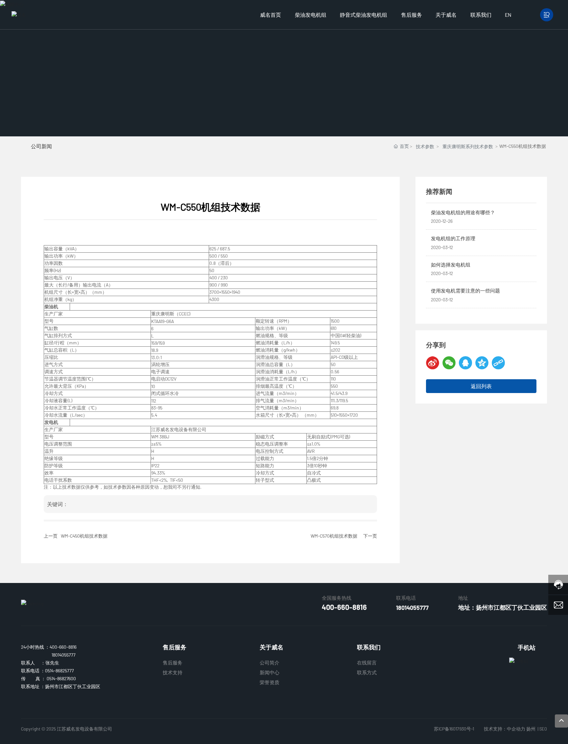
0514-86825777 (59, 670)
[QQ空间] (481, 362)
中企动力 (516, 729)
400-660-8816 (344, 607)
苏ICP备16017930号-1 (454, 729)
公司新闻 (41, 146)
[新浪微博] (432, 362)
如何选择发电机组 (450, 264)
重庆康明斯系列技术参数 (467, 146)
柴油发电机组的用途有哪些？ (463, 212)
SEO (543, 729)
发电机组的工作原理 (453, 238)
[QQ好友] (465, 362)
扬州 (530, 729)
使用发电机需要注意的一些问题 (465, 290)
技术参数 (425, 146)
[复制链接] (498, 362)
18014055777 (412, 607)
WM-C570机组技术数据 (334, 536)
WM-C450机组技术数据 (84, 536)
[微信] (449, 362)
